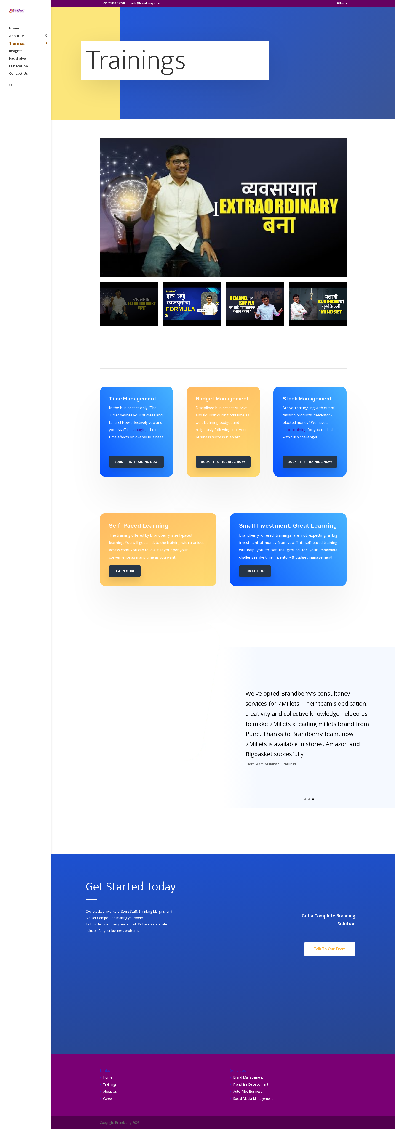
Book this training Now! (136, 462)
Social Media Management (253, 1098)
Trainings (17, 43)
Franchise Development (250, 1084)
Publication (18, 66)
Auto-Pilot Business (247, 1091)
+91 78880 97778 (113, 3)
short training (295, 429)
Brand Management (248, 1077)
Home (14, 28)
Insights (16, 51)
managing (139, 429)
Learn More (124, 571)
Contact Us (18, 74)
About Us (17, 36)
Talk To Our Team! (330, 949)
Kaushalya (17, 59)
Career (108, 1098)
